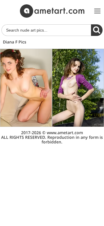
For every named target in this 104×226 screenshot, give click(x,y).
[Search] (97, 30)
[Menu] (97, 11)
